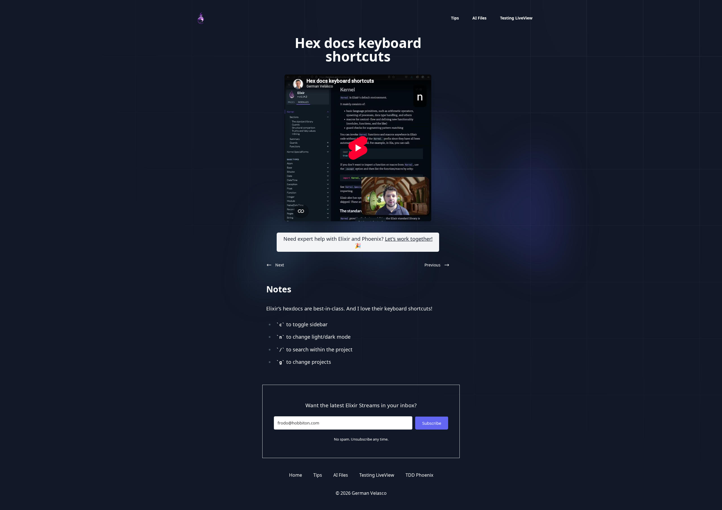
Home (295, 475)
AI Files (479, 18)
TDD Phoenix (419, 475)
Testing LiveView (516, 18)
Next (279, 265)
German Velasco (369, 493)
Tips (455, 18)
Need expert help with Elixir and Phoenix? (358, 242)
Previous (432, 265)
